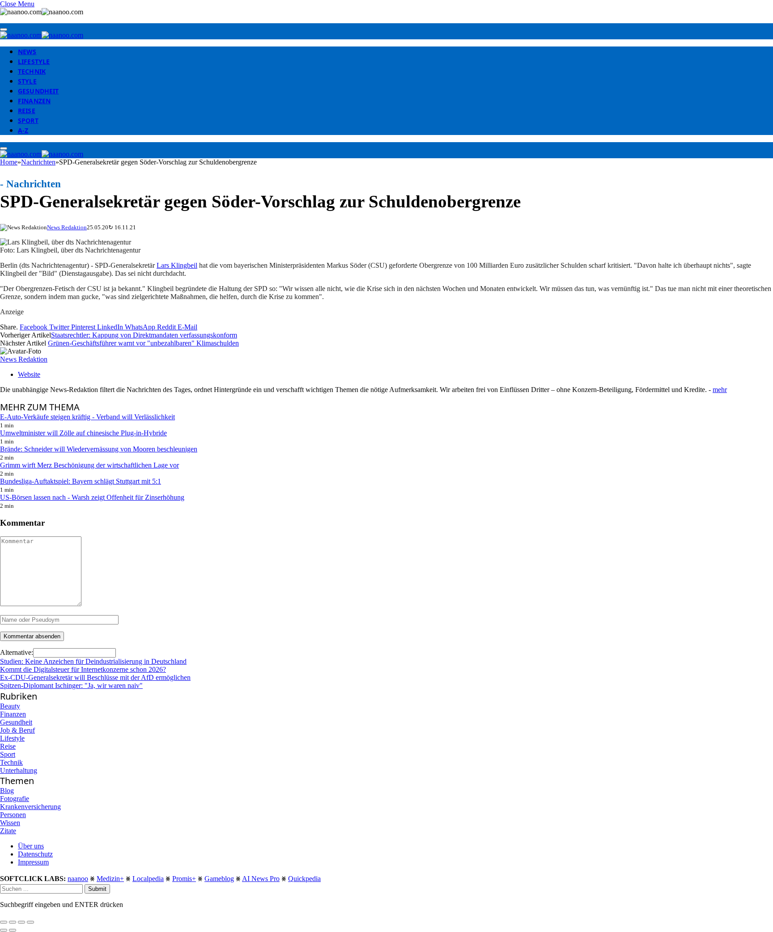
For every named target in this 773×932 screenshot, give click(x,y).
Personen (13, 814)
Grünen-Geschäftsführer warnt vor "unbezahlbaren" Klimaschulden (143, 343)
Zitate (8, 831)
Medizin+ (110, 878)
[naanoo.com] (41, 35)
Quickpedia (304, 878)
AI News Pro (261, 878)
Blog (7, 790)
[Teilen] (12, 922)
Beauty (10, 706)
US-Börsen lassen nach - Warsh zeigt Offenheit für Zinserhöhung (92, 497)
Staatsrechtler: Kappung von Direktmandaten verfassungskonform (144, 335)
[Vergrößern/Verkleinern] (30, 922)
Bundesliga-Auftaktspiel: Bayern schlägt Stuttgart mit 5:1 (80, 481)
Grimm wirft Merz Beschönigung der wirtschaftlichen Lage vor (89, 465)
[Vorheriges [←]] (3, 930)
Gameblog (219, 878)
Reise (26, 110)
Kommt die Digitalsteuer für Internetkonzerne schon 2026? (83, 669)
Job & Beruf (17, 730)
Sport (28, 120)
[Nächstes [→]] (12, 930)
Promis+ (184, 878)
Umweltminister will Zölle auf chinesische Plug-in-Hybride (83, 433)
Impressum (33, 862)
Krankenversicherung (30, 806)
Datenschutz (35, 854)
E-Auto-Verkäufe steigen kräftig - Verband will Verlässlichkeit (87, 417)
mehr (720, 389)
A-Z (23, 130)
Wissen (10, 823)
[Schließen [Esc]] (3, 922)
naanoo (78, 878)
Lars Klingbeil (177, 265)
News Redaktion (67, 227)
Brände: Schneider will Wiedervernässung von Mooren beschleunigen (98, 449)
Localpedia (148, 878)
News (27, 51)
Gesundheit (38, 91)
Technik (32, 71)
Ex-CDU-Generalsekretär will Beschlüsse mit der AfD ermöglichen (95, 677)
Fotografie (14, 798)
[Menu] (3, 29)
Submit (97, 889)
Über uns (31, 846)
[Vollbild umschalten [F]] (21, 922)
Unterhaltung (18, 770)
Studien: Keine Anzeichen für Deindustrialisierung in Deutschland (93, 661)
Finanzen (34, 101)
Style (27, 81)
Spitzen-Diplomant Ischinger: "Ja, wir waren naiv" (71, 685)
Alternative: (16, 652)
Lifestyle (34, 61)
